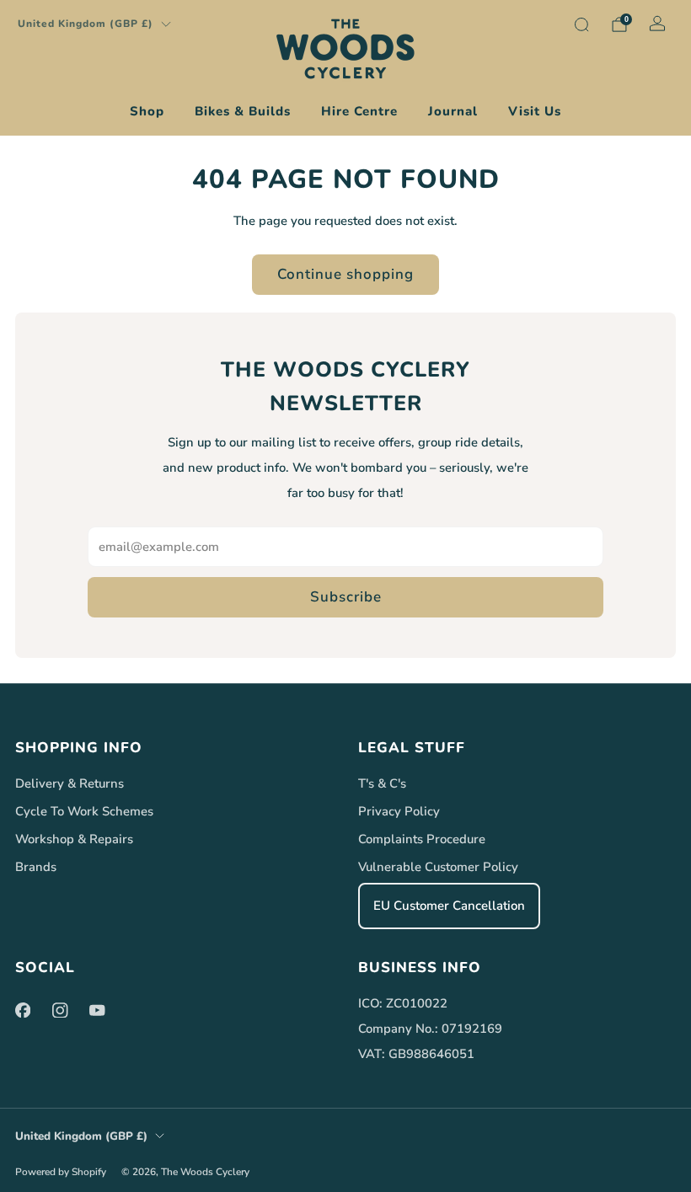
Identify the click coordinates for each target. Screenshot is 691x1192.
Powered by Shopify (60, 1172)
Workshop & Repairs (74, 839)
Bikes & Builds (243, 111)
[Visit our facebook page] (22, 1010)
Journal (453, 111)
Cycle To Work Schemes (84, 811)
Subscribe (346, 597)
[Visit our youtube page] (96, 1010)
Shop (147, 111)
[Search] (581, 24)
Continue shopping (345, 274)
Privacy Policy (399, 811)
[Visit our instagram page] (59, 1010)
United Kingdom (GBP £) (85, 23)
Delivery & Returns (69, 783)
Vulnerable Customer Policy (438, 866)
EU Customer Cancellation (449, 905)
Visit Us (534, 111)
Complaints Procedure (421, 839)
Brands (35, 866)
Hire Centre (359, 111)
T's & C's (382, 783)
